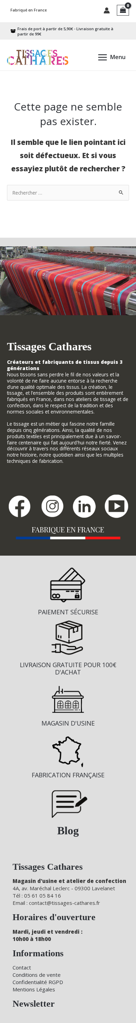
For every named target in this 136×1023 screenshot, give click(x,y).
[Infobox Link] (68, 594)
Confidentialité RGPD (38, 982)
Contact (22, 967)
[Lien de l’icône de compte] (107, 10)
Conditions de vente (37, 974)
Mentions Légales (34, 989)
